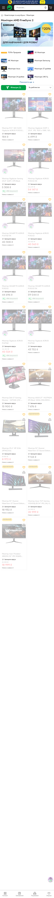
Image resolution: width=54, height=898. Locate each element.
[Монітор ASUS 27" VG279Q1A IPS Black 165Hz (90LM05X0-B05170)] (40, 377)
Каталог (5, 895)
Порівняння (34, 895)
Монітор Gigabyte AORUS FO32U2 (38, 235)
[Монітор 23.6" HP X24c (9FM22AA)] (14, 428)
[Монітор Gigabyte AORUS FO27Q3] (14, 320)
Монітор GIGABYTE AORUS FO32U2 (13, 287)
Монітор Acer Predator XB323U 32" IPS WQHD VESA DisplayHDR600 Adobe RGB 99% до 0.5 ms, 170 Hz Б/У (13, 555)
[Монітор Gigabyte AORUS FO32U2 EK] (40, 158)
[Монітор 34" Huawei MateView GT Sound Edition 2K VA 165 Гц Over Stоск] (14, 481)
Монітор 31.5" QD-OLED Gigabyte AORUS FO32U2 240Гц (12, 129)
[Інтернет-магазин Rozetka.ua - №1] (9, 7)
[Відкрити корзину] (50, 7)
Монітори (30, 15)
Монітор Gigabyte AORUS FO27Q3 (12, 342)
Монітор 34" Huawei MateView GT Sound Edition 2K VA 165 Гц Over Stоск (13, 502)
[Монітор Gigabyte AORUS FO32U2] (40, 213)
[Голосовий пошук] (45, 7)
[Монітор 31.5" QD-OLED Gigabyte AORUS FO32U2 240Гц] (14, 108)
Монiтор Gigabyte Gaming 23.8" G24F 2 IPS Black (12, 180)
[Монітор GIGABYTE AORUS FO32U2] (14, 266)
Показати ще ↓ (27, 82)
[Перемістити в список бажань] (24, 94)
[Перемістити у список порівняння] (24, 99)
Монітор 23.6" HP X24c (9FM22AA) (11, 450)
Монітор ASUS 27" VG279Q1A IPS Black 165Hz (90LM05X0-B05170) (40, 399)
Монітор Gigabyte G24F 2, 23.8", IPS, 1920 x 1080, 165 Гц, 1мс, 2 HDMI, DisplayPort (39, 129)
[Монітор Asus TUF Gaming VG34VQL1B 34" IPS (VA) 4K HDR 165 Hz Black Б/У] (40, 481)
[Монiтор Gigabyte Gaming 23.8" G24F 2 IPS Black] (14, 158)
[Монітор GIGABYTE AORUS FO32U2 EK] (40, 266)
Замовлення (19, 895)
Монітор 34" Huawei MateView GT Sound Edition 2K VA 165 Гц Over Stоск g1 (39, 450)
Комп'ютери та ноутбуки (15, 15)
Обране (48, 895)
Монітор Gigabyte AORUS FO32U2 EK (38, 180)
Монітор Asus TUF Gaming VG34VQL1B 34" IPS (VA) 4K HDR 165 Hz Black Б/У (39, 502)
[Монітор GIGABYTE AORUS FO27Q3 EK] (14, 213)
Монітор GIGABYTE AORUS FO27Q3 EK (13, 235)
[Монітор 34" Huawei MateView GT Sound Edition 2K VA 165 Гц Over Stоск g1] (40, 428)
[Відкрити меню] (3, 7)
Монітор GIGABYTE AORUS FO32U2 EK (39, 287)
